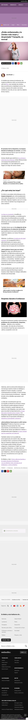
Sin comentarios (7, 63)
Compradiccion (5, 695)
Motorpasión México (18, 709)
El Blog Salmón (17, 690)
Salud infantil (17, 619)
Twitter (16, 63)
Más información (22, 718)
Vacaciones (24, 24)
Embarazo (10, 468)
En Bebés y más (6, 180)
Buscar (26, 646)
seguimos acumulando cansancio (11, 418)
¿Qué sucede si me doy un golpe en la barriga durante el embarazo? (13, 291)
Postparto (4, 624)
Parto (15, 621)
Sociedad (16, 630)
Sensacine (16, 670)
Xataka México (5, 702)
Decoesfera (4, 692)
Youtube (14, 605)
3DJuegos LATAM (18, 702)
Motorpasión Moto (18, 682)
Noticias (4, 619)
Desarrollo (17, 624)
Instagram (17, 605)
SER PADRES (4, 5)
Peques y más (18, 635)
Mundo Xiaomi (5, 669)
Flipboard (18, 63)
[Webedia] (24, 1)
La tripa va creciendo (7, 214)
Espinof (16, 672)
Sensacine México (18, 705)
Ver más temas (6, 640)
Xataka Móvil (4, 662)
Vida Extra (16, 662)
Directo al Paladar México (7, 709)
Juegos (13, 24)
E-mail (21, 63)
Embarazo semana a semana (7, 631)
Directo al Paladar (5, 680)
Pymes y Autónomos (18, 692)
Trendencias (4, 690)
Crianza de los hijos (19, 627)
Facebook (13, 63)
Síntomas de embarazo (22, 468)
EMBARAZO (13, 5)
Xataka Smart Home (6, 666)
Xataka (3, 660)
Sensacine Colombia (18, 707)
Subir (22, 652)
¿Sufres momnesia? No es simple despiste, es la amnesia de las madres (13, 182)
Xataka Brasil (5, 705)
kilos (7, 84)
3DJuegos (16, 660)
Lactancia (4, 621)
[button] (10, 75)
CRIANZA (20, 5)
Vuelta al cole (6, 24)
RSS (20, 605)
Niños (18, 24)
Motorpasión (17, 680)
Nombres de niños (16, 599)
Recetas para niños (7, 627)
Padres (3, 635)
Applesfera (4, 664)
